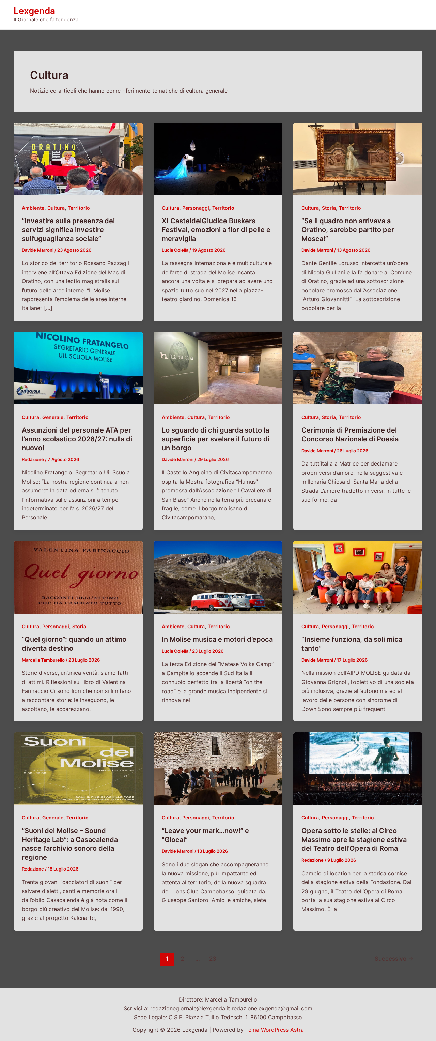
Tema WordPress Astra (274, 1029)
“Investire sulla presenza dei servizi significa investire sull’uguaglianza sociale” (68, 230)
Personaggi (195, 208)
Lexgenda (34, 10)
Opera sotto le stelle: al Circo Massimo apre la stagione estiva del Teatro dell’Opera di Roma (354, 839)
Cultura (56, 208)
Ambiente (33, 208)
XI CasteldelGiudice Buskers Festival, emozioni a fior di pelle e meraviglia (216, 230)
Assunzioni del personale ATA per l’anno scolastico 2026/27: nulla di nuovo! (77, 439)
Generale (52, 417)
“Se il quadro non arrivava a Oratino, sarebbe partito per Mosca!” (347, 230)
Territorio (79, 208)
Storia (329, 208)
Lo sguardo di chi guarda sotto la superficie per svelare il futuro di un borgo (215, 439)
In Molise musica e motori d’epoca (217, 639)
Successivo (394, 958)
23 (212, 958)
